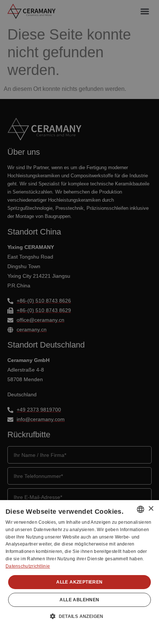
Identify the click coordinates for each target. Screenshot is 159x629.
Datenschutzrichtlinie (28, 566)
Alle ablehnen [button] (79, 599)
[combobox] (140, 509)
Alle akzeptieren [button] (79, 582)
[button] (79, 616)
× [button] (150, 509)
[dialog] (79, 564)
